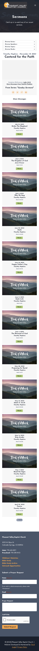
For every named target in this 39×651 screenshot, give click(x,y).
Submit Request (10, 627)
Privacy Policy (22, 647)
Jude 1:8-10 (27, 82)
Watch (19, 134)
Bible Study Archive (9, 563)
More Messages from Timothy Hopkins (19, 84)
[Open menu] (35, 5)
